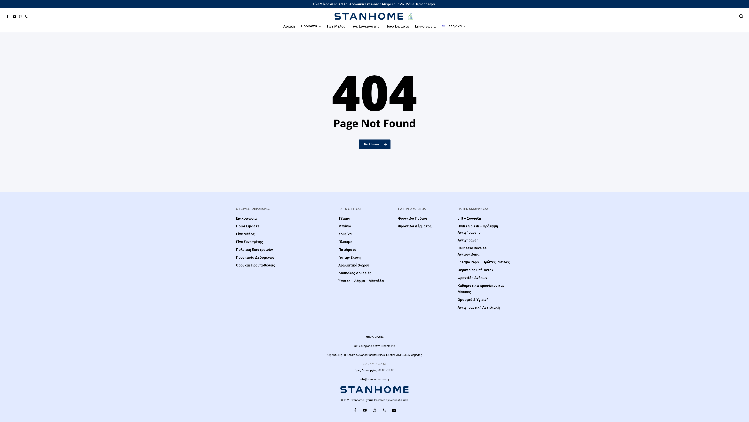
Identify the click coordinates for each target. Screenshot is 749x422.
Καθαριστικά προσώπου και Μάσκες (481, 288)
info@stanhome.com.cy (374, 379)
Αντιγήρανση (468, 240)
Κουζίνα (345, 234)
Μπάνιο (344, 226)
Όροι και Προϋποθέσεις (255, 265)
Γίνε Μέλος (245, 234)
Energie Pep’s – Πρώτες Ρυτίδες (484, 262)
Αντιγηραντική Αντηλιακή (479, 307)
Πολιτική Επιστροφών (254, 250)
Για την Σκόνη (349, 257)
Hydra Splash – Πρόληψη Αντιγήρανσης (478, 229)
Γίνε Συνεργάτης (249, 242)
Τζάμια (344, 218)
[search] (741, 16)
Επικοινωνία (246, 218)
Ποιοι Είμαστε (247, 226)
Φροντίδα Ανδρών (472, 278)
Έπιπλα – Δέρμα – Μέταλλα (361, 281)
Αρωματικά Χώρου (353, 265)
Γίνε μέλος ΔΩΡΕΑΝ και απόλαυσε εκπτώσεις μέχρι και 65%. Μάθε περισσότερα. (374, 4)
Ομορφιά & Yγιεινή (473, 300)
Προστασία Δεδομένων (255, 257)
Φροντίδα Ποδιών (413, 218)
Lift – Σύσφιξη (469, 218)
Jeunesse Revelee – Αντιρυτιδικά (473, 251)
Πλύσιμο (345, 242)
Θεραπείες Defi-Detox (475, 270)
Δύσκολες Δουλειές (355, 273)
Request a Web (399, 400)
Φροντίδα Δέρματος (415, 226)
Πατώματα (347, 250)
